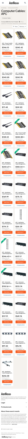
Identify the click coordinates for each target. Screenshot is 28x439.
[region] (14, 18)
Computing (3, 7)
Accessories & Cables (13, 7)
